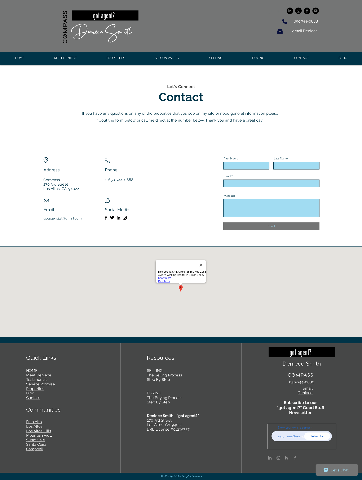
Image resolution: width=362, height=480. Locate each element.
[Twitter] (112, 217)
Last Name (281, 158)
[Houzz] (286, 458)
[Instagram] (298, 11)
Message (229, 195)
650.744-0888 (306, 21)
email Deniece (305, 31)
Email (227, 176)
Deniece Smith (101, 30)
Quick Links (41, 357)
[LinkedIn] (290, 11)
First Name (231, 158)
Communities (43, 409)
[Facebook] (307, 11)
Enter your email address (294, 427)
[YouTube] (315, 11)
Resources (160, 357)
